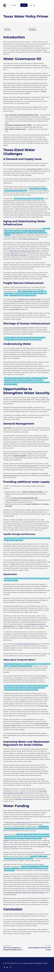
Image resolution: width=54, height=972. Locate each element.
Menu (14, 5)
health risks (13, 253)
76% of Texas (18, 301)
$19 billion (16, 868)
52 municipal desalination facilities (25, 644)
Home (26, 963)
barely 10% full (15, 309)
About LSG (31, 963)
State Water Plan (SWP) (34, 169)
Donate (24, 5)
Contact (45, 963)
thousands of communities (24, 799)
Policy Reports (32, 29)
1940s (13, 564)
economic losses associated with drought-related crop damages (25, 892)
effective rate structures (30, 465)
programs (6, 840)
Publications (39, 963)
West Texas (44, 706)
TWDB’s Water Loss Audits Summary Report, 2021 (24, 251)
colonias (43, 91)
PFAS (15, 276)
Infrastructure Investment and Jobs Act (18, 822)
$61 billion (34, 866)
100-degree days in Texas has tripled (29, 299)
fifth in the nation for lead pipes (17, 255)
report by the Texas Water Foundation (16, 328)
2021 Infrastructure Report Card (28, 239)
